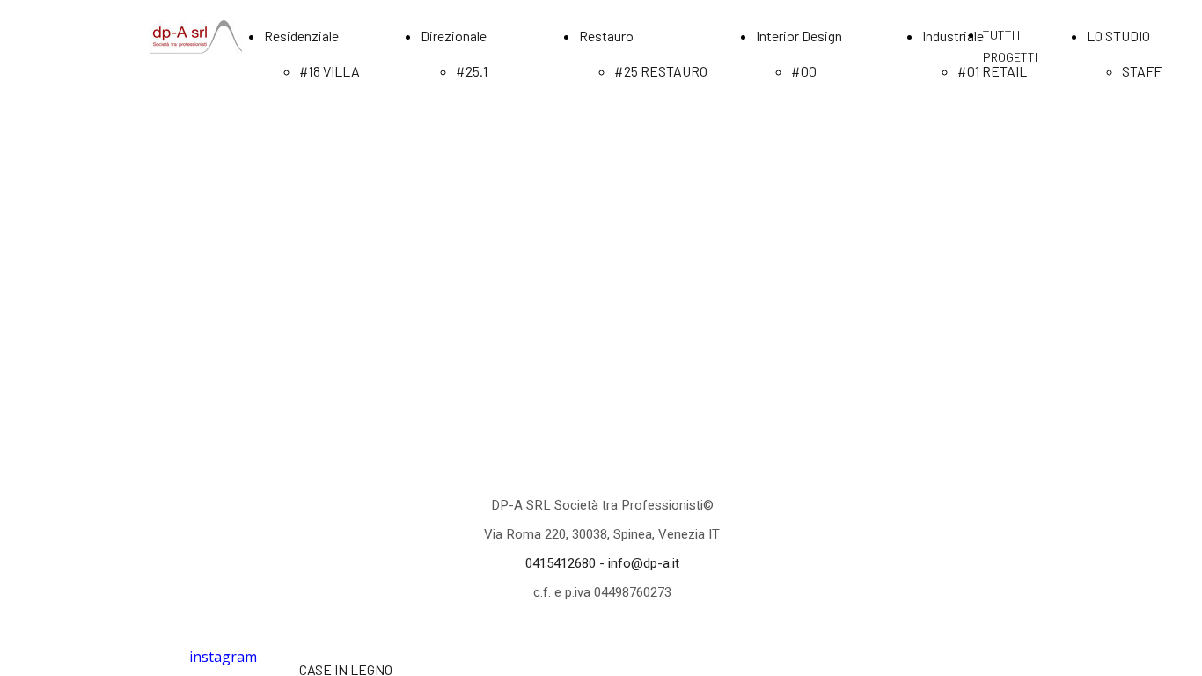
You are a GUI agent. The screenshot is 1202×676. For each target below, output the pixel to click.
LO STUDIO (1118, 35)
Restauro (606, 35)
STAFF (1142, 70)
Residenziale (301, 35)
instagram (223, 656)
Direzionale (454, 35)
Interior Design (799, 35)
